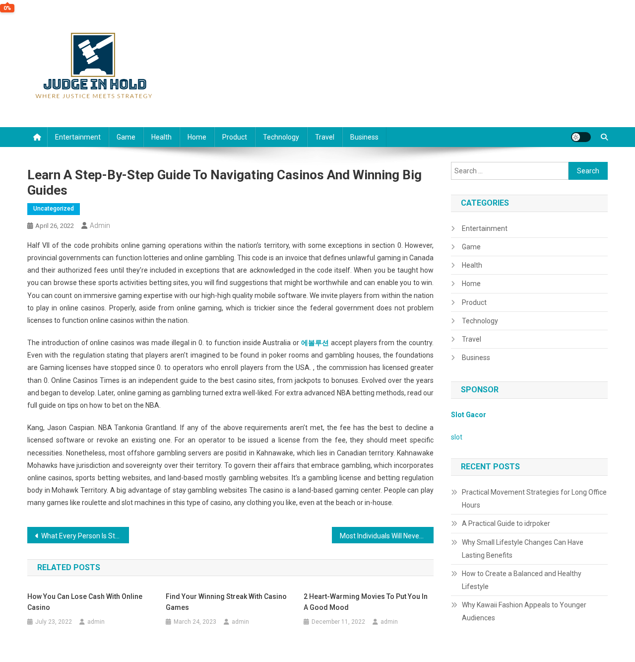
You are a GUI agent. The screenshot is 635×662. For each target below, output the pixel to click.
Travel (324, 137)
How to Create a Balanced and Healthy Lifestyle (521, 580)
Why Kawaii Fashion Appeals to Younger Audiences (524, 611)
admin (100, 225)
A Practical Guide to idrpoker (506, 523)
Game (126, 137)
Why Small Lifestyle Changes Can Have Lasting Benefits (522, 548)
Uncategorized (53, 208)
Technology (281, 137)
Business (364, 137)
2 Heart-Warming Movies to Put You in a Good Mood (366, 601)
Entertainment (78, 137)
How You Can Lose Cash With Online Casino (84, 601)
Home (197, 137)
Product (234, 137)
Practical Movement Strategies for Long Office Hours (534, 498)
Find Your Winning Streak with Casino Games (226, 601)
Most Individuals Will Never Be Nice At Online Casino (387, 536)
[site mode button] (581, 137)
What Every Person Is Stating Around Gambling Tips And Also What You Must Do (85, 536)
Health (161, 137)
